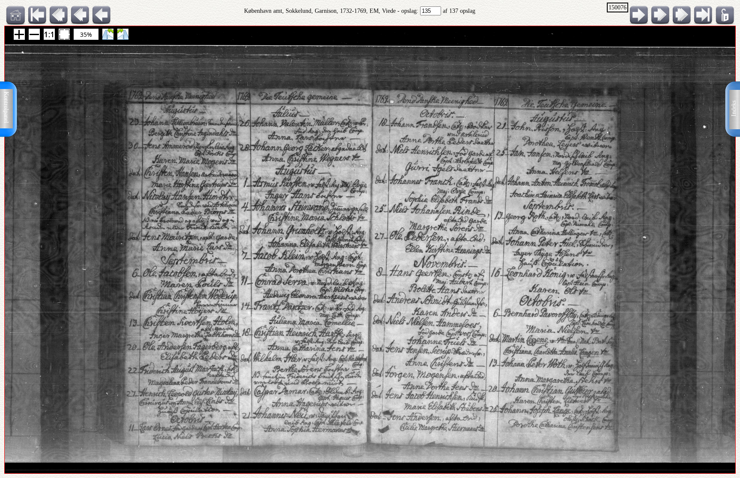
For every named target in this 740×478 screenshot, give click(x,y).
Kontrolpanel (6, 107)
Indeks (734, 108)
